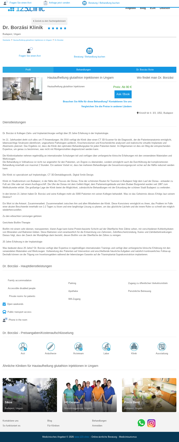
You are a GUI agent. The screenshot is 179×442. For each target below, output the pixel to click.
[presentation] (36, 92)
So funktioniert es (11, 425)
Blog (49, 420)
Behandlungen (99, 420)
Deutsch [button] (165, 7)
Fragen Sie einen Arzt (30, 55)
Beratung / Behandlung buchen (89, 56)
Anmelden (97, 425)
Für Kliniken (53, 425)
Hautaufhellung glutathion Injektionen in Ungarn (32, 40)
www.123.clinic (81, 437)
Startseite (6, 40)
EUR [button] (153, 7)
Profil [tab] (28, 69)
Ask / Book (123, 94)
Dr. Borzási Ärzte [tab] (145, 69)
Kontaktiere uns (11, 420)
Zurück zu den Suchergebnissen (50, 21)
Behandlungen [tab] (83, 69)
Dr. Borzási (59, 40)
